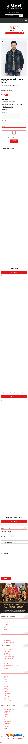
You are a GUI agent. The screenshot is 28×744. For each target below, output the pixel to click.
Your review (5, 112)
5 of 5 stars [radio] (18, 109)
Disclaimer (6, 638)
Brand (5, 626)
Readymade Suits (8, 725)
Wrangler (6, 690)
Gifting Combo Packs (9, 656)
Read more (14, 272)
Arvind (5, 679)
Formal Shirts (7, 716)
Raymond (6, 696)
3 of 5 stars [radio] (13, 109)
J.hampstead (7, 683)
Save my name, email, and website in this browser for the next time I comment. (12, 136)
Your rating (5, 109)
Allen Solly (6, 677)
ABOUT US (7, 621)
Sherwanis (6, 726)
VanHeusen (7, 702)
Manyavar (6, 686)
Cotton (6, 653)
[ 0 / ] (12, 12)
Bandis (5, 713)
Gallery (6, 627)
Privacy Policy (7, 640)
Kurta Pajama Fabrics (9, 658)
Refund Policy (7, 637)
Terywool (6, 667)
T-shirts (6, 728)
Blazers (6, 714)
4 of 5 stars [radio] (15, 109)
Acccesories (7, 711)
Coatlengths (7, 651)
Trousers (6, 718)
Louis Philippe (7, 691)
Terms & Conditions (9, 642)
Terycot (6, 663)
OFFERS (6, 624)
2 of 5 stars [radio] (11, 109)
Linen (5, 660)
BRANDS (12, 30)
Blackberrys (7, 681)
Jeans (5, 719)
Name (4, 120)
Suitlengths (6, 661)
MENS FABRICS (8, 649)
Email (3, 126)
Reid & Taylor (7, 698)
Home (6, 30)
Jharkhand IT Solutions (16, 738)
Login (17, 12)
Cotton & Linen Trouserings (10, 654)
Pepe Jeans (19, 30)
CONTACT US (7, 622)
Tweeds (6, 668)
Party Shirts (7, 723)
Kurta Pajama (7, 721)
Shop (5, 629)
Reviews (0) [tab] (4, 94)
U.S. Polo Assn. (7, 700)
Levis (5, 688)
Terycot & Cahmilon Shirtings (11, 665)
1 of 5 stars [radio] (9, 109)
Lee (5, 684)
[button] (2, 42)
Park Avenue (7, 693)
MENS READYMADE (9, 709)
